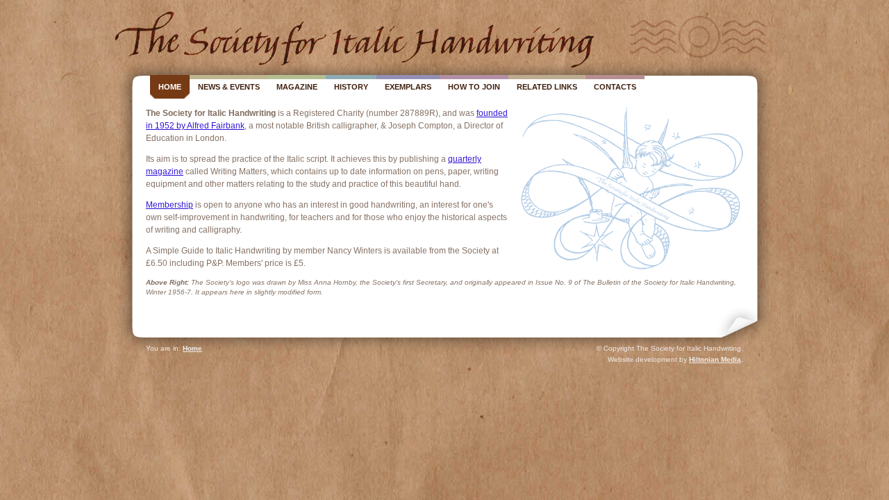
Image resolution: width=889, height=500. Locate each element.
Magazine (296, 87)
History (351, 87)
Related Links (547, 87)
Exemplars (408, 87)
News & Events (229, 87)
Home (169, 87)
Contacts (615, 87)
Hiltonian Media (715, 359)
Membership (169, 205)
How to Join (474, 87)
